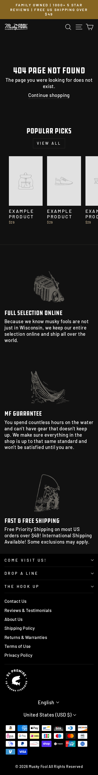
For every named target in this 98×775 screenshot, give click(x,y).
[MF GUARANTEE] (49, 381)
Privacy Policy (18, 655)
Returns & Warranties (25, 637)
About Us (13, 619)
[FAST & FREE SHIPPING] (49, 488)
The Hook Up (22, 586)
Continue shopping (49, 95)
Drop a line (21, 573)
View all (49, 143)
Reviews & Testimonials (27, 610)
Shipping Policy (19, 628)
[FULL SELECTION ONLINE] (49, 280)
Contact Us (15, 601)
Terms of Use (17, 646)
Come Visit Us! (25, 560)
